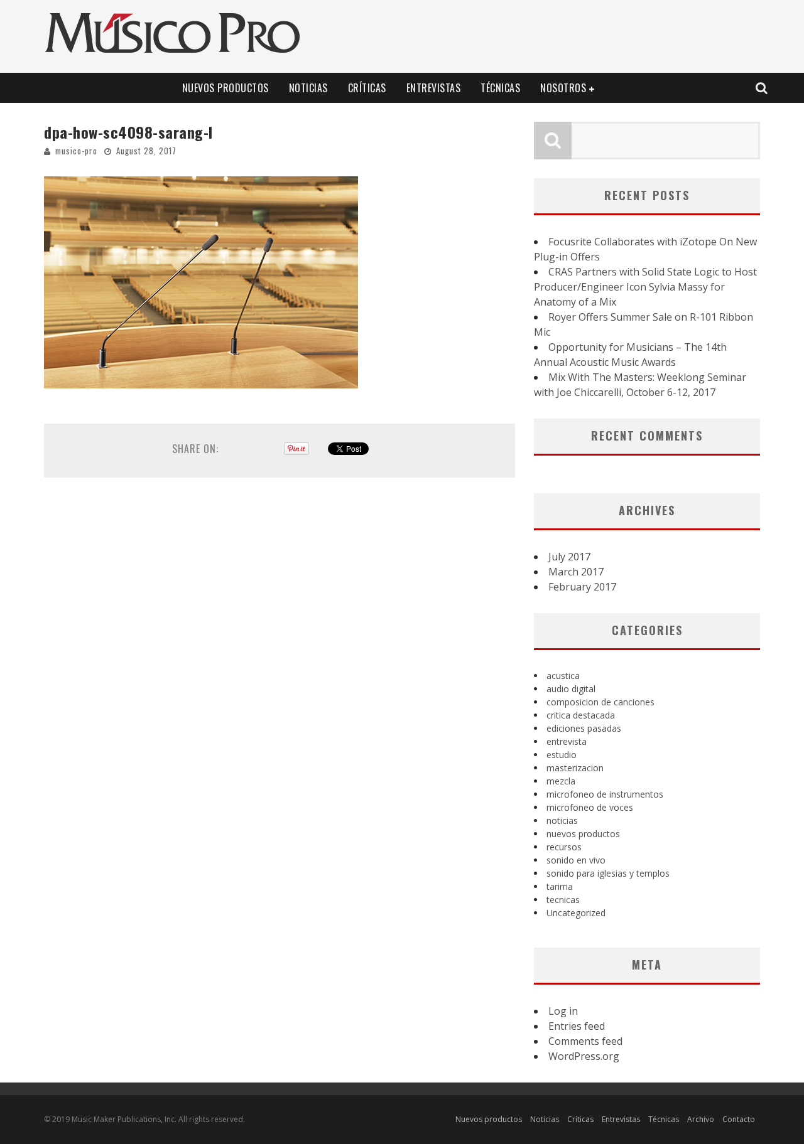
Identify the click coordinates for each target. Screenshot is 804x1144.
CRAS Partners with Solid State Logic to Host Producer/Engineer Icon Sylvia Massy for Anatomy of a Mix (645, 287)
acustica (563, 676)
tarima (559, 886)
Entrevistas (433, 87)
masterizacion (575, 768)
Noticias (308, 87)
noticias (562, 820)
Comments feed (585, 1041)
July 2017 (569, 557)
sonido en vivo (576, 860)
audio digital (570, 689)
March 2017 (576, 572)
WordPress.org (583, 1056)
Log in (563, 1011)
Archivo (700, 1119)
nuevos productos (583, 834)
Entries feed (576, 1026)
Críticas (367, 87)
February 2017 (582, 587)
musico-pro (76, 150)
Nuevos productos (225, 87)
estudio (561, 755)
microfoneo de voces (589, 807)
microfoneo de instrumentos (604, 794)
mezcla (560, 781)
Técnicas (500, 87)
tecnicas (563, 900)
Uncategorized (576, 913)
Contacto (738, 1119)
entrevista (566, 741)
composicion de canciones (600, 702)
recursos (564, 847)
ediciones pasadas (583, 728)
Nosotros (563, 87)
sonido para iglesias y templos (608, 873)
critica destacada (580, 715)
